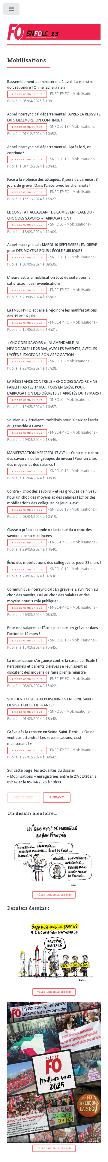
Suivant (56, 797)
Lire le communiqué (27, 94)
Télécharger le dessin (54, 894)
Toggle (11, 10)
